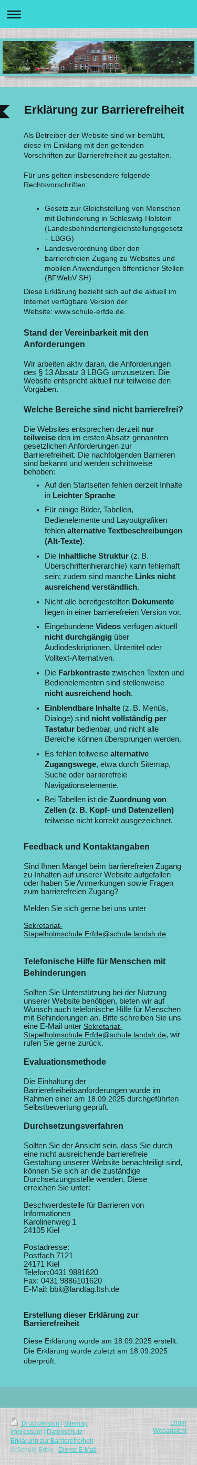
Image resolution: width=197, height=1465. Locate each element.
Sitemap (76, 1423)
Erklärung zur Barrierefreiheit (52, 1440)
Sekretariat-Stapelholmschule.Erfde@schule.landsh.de (95, 929)
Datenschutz (64, 1432)
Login (178, 1422)
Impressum (26, 1432)
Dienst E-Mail (77, 1449)
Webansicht (169, 1430)
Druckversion (40, 1423)
